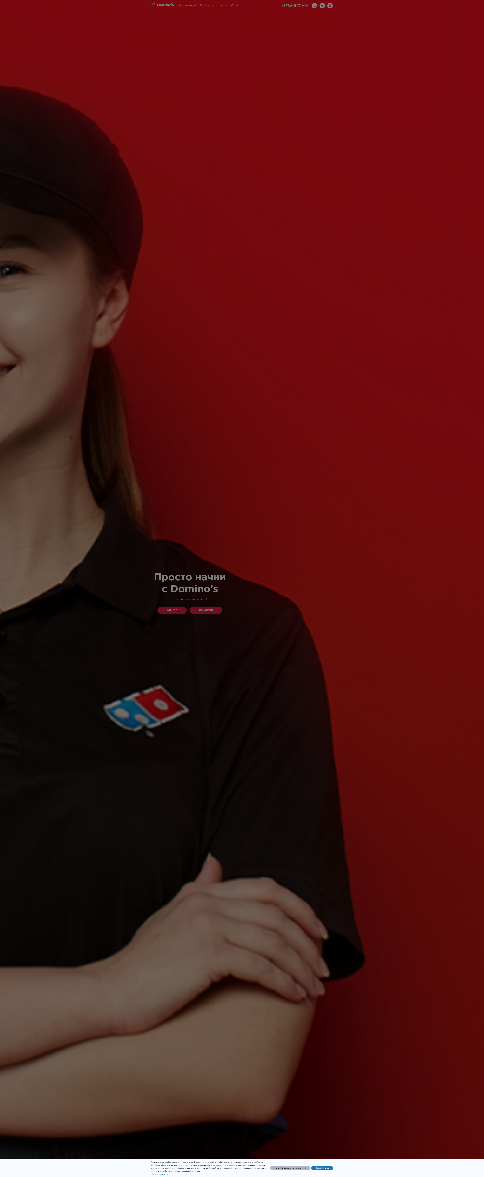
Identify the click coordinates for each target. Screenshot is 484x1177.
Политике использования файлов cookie (182, 1171)
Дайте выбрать (160, 1174)
